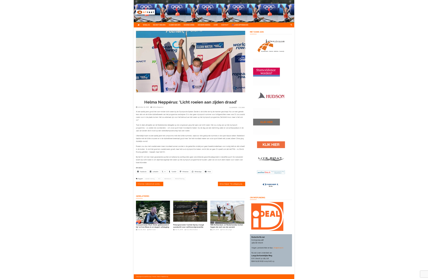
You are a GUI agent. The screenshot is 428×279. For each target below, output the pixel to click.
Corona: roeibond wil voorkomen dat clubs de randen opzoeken (151, 184)
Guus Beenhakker (192, 230)
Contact (224, 25)
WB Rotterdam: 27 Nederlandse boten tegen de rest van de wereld (226, 226)
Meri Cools (152, 230)
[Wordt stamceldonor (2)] (266, 72)
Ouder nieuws (174, 25)
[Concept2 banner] (271, 185)
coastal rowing (150, 179)
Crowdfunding (204, 25)
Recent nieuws (159, 25)
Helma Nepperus (158, 107)
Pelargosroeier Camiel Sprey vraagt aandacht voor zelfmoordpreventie (188, 226)
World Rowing (179, 179)
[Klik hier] (266, 121)
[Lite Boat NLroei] (271, 159)
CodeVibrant (172, 276)
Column (241, 107)
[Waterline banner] (271, 172)
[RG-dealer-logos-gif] (271, 144)
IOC (159, 179)
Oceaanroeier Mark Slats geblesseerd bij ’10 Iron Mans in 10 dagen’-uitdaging (152, 226)
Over (216, 25)
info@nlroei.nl (278, 248)
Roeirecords (189, 25)
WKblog (146, 25)
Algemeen (233, 107)
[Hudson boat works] (271, 95)
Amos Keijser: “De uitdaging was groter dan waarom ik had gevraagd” (232, 184)
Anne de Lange (227, 230)
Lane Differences (241, 25)
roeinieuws (167, 179)
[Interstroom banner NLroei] (271, 46)
